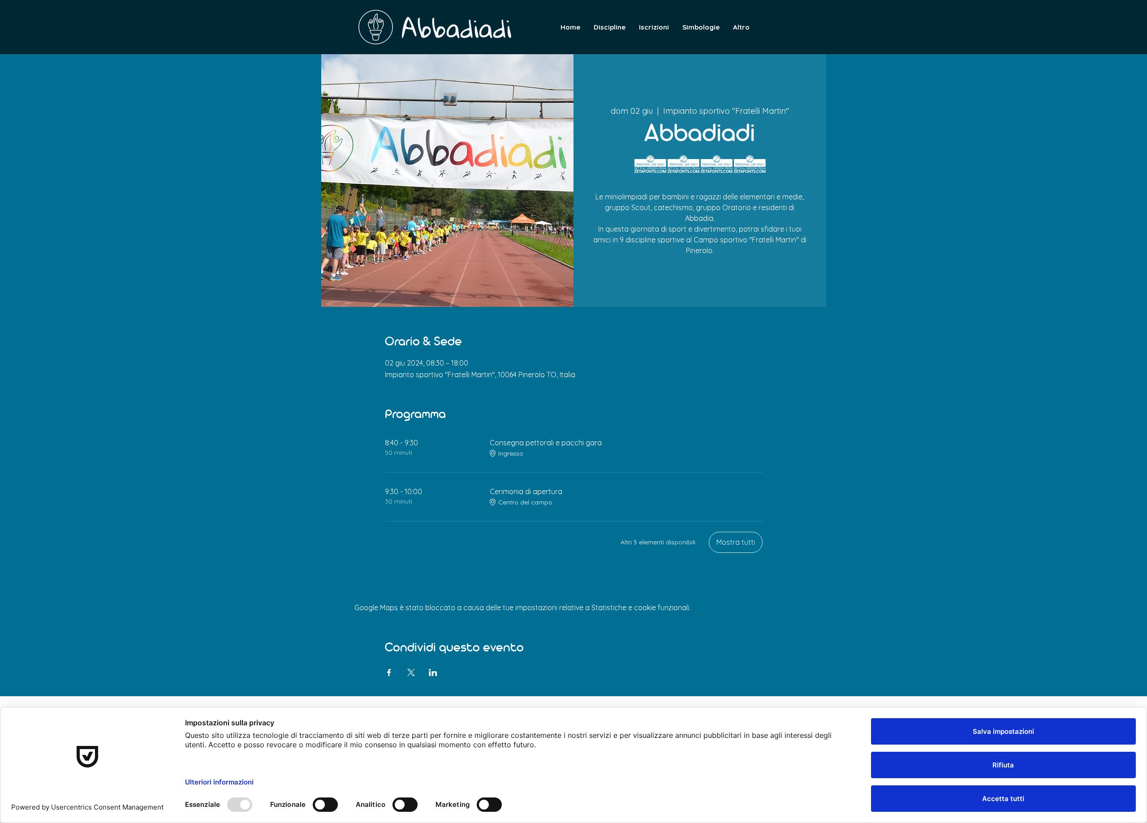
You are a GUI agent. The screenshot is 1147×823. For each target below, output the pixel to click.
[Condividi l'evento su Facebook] (389, 672)
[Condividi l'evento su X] (411, 672)
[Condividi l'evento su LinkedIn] (433, 672)
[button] (741, 27)
